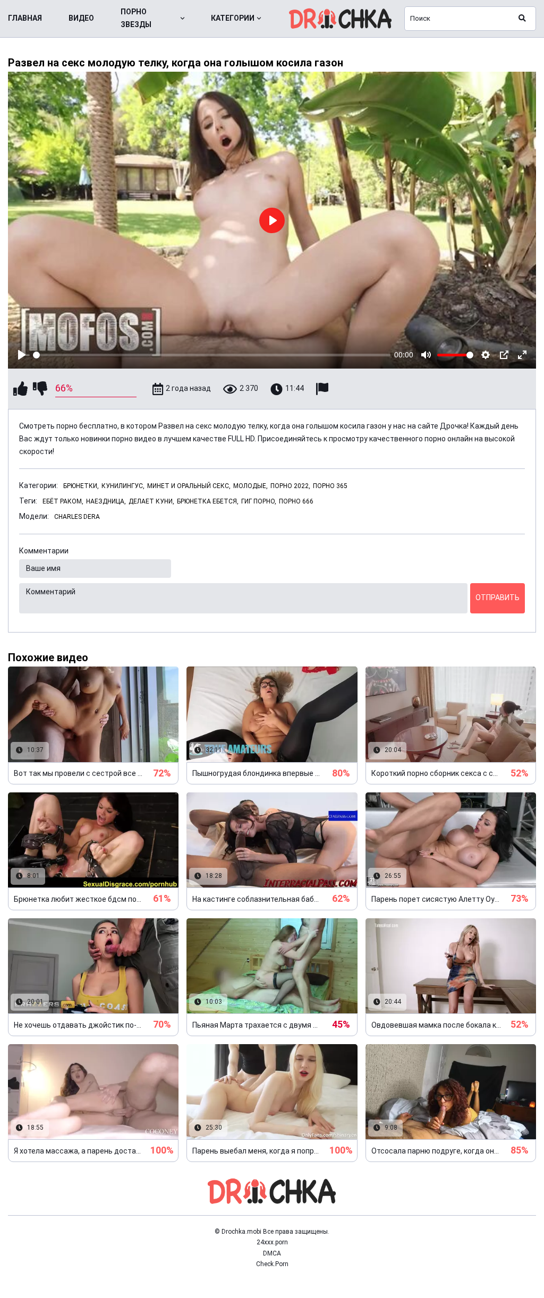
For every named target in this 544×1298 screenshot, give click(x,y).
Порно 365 (330, 486)
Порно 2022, (290, 486)
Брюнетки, (81, 486)
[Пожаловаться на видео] (323, 389)
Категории (232, 18)
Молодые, (250, 486)
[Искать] (522, 18)
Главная (25, 18)
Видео (81, 18)
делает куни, (151, 501)
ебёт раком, (62, 501)
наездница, (106, 501)
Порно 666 (296, 501)
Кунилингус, (122, 486)
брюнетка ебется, (208, 501)
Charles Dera (77, 516)
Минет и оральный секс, (189, 486)
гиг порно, (258, 501)
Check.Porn (272, 1264)
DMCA (272, 1253)
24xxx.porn (272, 1242)
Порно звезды (136, 18)
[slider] (211, 355)
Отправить (497, 597)
